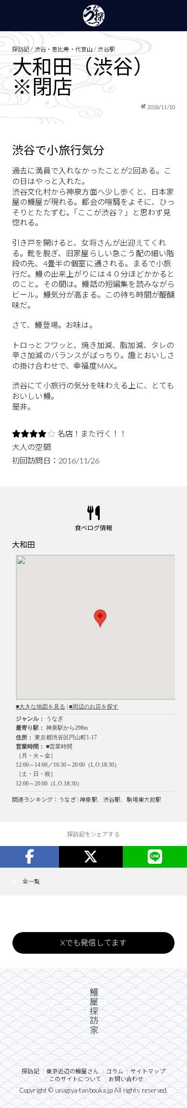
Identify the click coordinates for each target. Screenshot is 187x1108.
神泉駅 (88, 799)
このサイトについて (75, 1079)
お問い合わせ (125, 1079)
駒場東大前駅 (144, 799)
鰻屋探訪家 (94, 15)
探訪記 (30, 1071)
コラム (114, 1071)
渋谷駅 (111, 799)
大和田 (23, 544)
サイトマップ (147, 1071)
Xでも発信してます (93, 942)
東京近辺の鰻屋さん (72, 1071)
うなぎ (67, 799)
